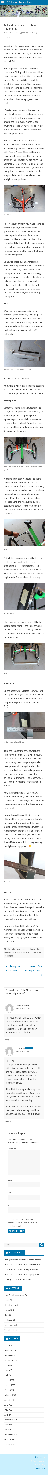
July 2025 (8, 1365)
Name (10, 1180)
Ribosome (39, 1457)
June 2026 (8, 1346)
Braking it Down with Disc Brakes (17, 1279)
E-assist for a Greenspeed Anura (33, 968)
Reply (7, 1040)
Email (11, 1193)
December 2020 (10, 1420)
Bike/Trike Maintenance (17, 949)
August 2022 (9, 1400)
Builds (6, 1300)
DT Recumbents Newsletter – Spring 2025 (21, 1274)
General (7, 1310)
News (6, 1315)
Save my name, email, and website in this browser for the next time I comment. (23, 1222)
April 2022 (8, 1415)
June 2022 (8, 1405)
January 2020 (9, 1430)
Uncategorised (10, 1330)
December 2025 (10, 1355)
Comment (12, 1148)
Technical (31, 949)
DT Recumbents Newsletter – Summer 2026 (22, 1265)
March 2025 (9, 1380)
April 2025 (8, 1375)
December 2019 (10, 1435)
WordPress (40, 1468)
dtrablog (20, 1048)
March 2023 (9, 1390)
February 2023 (10, 1395)
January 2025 (9, 1385)
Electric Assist (10, 1305)
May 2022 (8, 1410)
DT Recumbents (12, 33)
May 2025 (8, 1370)
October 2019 (9, 1439)
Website (11, 1206)
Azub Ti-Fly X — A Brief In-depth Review (21, 1270)
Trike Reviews (10, 1325)
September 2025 (11, 1360)
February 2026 (10, 1350)
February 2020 (10, 1425)
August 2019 (9, 1444)
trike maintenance (24, 952)
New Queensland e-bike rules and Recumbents (23, 1260)
